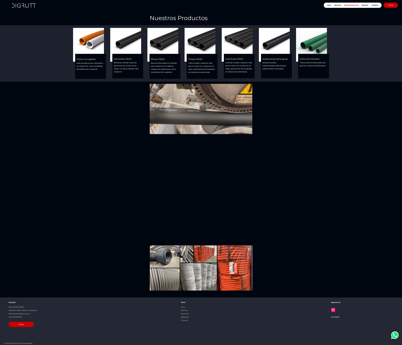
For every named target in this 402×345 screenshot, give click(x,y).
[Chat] (395, 334)
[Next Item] (248, 268)
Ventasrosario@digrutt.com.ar (19, 314)
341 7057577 (17, 317)
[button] (249, 131)
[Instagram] (333, 310)
